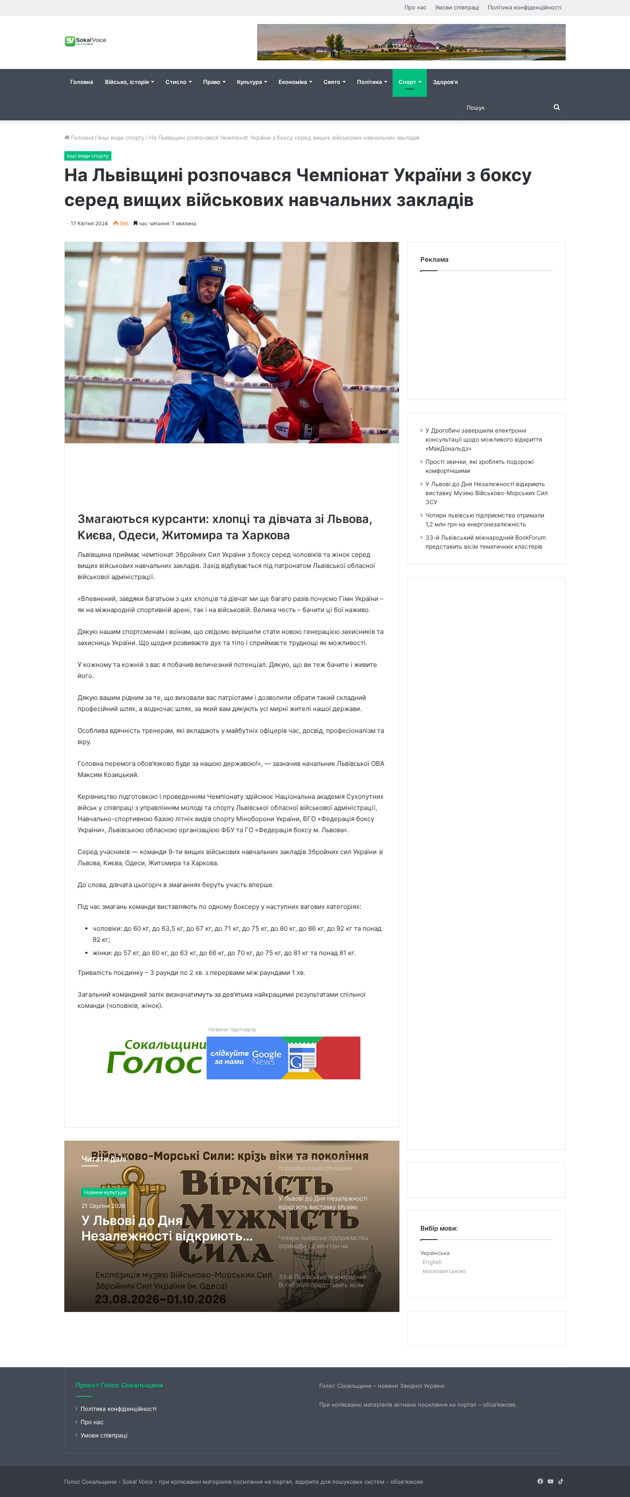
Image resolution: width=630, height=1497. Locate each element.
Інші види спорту (121, 137)
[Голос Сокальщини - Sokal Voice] (85, 41)
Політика (369, 81)
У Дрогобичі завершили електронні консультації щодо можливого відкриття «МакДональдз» (484, 439)
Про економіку (102, 1192)
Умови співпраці (457, 7)
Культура (249, 81)
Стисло (175, 81)
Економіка (293, 81)
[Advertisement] (234, 475)
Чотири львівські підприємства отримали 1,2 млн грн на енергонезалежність (169, 1228)
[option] (231, 1226)
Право (211, 81)
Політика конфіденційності (524, 7)
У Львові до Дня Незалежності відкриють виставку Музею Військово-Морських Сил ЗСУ (487, 493)
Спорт (407, 81)
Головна (81, 81)
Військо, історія (127, 81)
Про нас (415, 7)
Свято (332, 81)
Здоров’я (445, 81)
